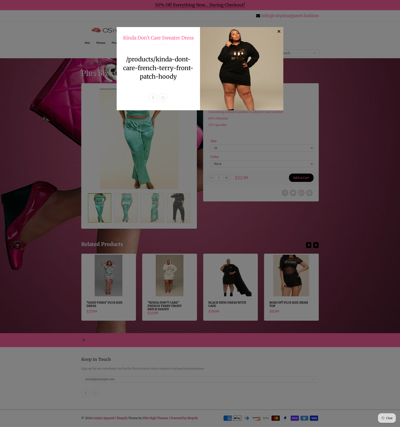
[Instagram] (163, 97)
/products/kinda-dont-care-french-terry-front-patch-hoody (158, 67)
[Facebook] (153, 97)
